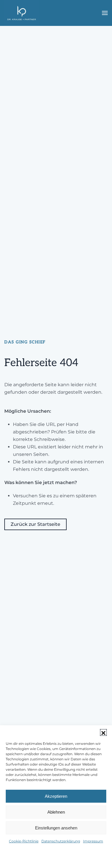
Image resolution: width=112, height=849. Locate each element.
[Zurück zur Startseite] (21, 13)
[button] (103, 732)
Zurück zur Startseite (35, 524)
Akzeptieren (56, 796)
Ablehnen (56, 812)
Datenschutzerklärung (60, 841)
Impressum (93, 841)
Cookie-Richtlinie (23, 841)
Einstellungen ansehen (56, 827)
